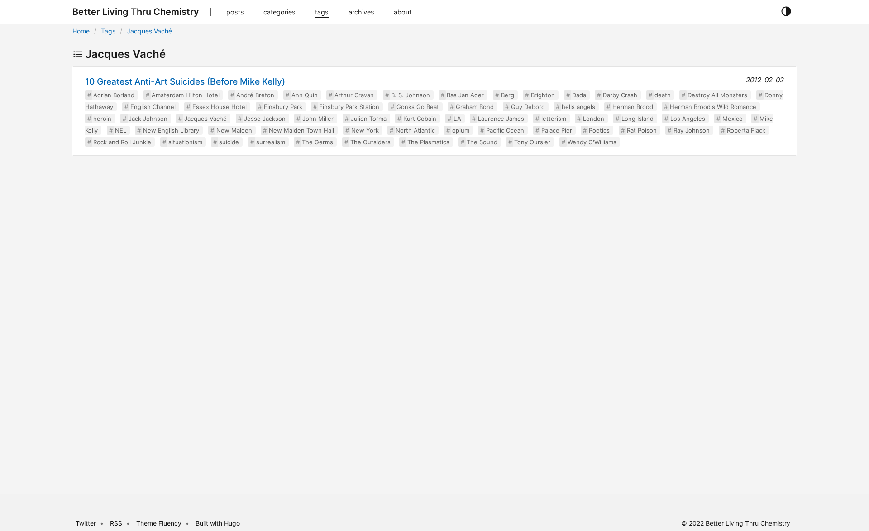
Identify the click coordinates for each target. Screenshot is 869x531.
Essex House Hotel (219, 106)
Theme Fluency (159, 523)
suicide (229, 142)
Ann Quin (304, 95)
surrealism (270, 142)
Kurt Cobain (419, 118)
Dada (579, 95)
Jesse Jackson (265, 118)
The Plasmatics (428, 142)
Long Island (637, 118)
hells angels (578, 106)
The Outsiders (370, 142)
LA (457, 118)
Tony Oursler (532, 142)
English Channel (153, 106)
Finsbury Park (283, 106)
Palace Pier (556, 130)
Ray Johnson (691, 130)
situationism (185, 142)
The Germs (317, 142)
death (662, 95)
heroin (102, 118)
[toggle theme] (786, 11)
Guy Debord (528, 106)
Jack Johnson (148, 118)
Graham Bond (475, 106)
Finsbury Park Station (349, 106)
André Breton (255, 95)
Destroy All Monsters (717, 95)
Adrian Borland (113, 95)
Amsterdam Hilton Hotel (186, 95)
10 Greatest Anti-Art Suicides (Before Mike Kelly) (185, 81)
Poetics (599, 130)
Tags (108, 31)
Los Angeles (687, 118)
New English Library (171, 130)
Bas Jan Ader (465, 95)
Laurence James (501, 118)
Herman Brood (632, 106)
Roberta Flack (746, 130)
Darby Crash (620, 95)
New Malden (234, 130)
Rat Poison (642, 130)
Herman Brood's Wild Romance (713, 106)
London (593, 118)
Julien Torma (369, 118)
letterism (553, 118)
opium (460, 130)
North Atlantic (415, 130)
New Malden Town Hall (301, 130)
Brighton (543, 95)
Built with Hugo (218, 523)
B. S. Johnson (410, 95)
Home (81, 31)
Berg (507, 95)
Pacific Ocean (505, 130)
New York (365, 130)
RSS (116, 523)
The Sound (482, 142)
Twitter (86, 523)
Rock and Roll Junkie (122, 142)
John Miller (318, 118)
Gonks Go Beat (417, 106)
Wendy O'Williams (592, 142)
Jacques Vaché (149, 31)
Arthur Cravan (354, 95)
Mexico (732, 118)
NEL (120, 130)
